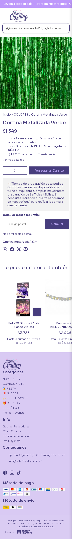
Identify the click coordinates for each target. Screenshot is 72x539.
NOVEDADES (11, 379)
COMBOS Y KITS (13, 384)
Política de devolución (16, 436)
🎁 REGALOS (11, 403)
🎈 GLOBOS (10, 393)
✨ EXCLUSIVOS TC (15, 398)
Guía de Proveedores (16, 426)
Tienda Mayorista (14, 413)
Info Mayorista (11, 441)
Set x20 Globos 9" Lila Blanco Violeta (23, 325)
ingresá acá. (23, 526)
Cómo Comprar (12, 431)
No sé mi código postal (17, 234)
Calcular (57, 224)
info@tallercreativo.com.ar (25, 461)
